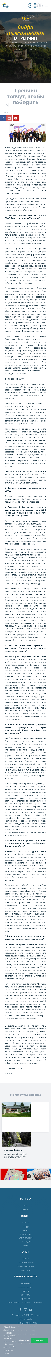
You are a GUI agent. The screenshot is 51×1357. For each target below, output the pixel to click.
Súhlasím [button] (39, 1340)
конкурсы (25, 1270)
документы (25, 1295)
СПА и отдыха (26, 1242)
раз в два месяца (25, 1287)
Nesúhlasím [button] (24, 1340)
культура (25, 1226)
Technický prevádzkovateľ (25, 1323)
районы (25, 1209)
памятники (25, 1222)
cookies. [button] (7, 1353)
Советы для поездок (26, 1262)
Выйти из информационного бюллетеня (25, 1302)
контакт (25, 1291)
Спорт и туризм (25, 1238)
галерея (6, 112)
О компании (25, 1283)
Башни (25, 1245)
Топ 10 (25, 1205)
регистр (30, 5)
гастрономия (25, 1234)
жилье (25, 1230)
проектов (25, 1299)
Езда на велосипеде (25, 1266)
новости (25, 1259)
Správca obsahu (25, 1319)
